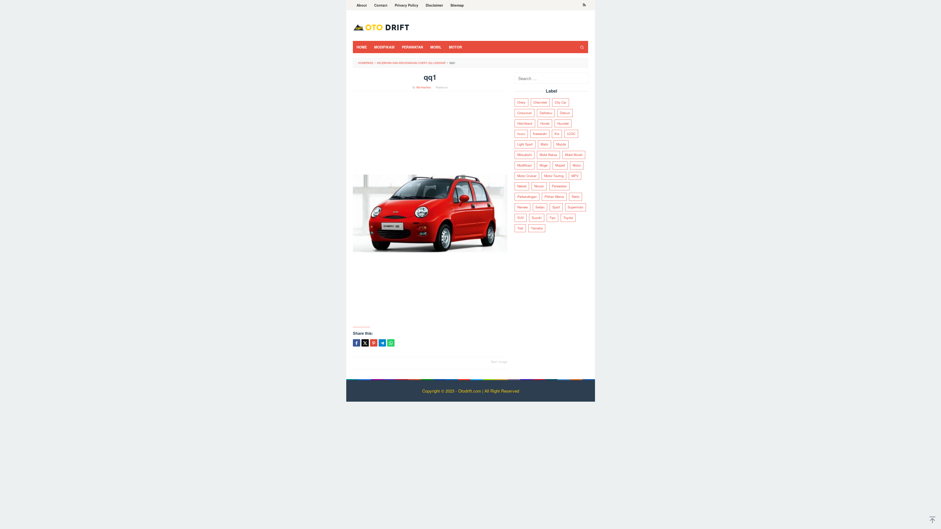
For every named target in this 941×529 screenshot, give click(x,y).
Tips (552, 217)
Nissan (539, 186)
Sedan (540, 207)
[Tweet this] (365, 343)
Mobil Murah (573, 154)
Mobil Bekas (548, 154)
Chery (521, 102)
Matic (544, 144)
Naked (521, 186)
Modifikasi (524, 165)
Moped (560, 165)
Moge (543, 165)
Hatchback (524, 123)
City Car (560, 102)
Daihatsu (546, 112)
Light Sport (525, 144)
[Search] (582, 47)
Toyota (568, 217)
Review (522, 207)
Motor (577, 165)
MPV (575, 175)
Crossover (524, 112)
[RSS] (584, 5)
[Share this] (356, 343)
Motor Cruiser (526, 175)
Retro (575, 196)
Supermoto (575, 207)
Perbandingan (527, 196)
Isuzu (521, 133)
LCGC (571, 133)
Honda (544, 123)
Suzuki (537, 217)
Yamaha (537, 228)
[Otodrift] (381, 27)
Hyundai (563, 123)
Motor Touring (554, 175)
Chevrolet (540, 102)
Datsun (565, 112)
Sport (556, 207)
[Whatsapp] (391, 343)
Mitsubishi (524, 154)
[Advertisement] (430, 135)
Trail (520, 228)
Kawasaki (540, 133)
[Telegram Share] (382, 343)
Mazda (561, 144)
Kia (557, 133)
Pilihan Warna (554, 196)
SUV (520, 217)
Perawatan (559, 186)
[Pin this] (373, 343)
